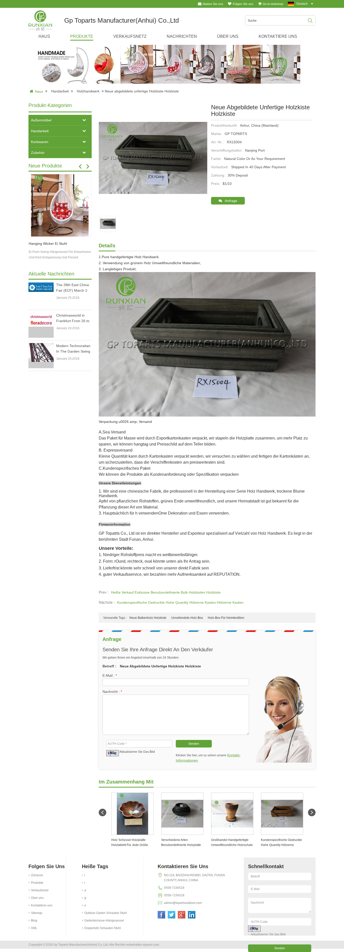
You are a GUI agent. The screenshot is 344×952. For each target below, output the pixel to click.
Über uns (227, 36)
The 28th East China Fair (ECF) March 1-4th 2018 (72, 288)
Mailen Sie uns (213, 4)
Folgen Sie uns (243, 4)
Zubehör (38, 153)
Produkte (81, 36)
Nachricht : (112, 692)
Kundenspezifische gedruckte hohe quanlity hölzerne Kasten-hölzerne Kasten (180, 602)
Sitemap (36, 913)
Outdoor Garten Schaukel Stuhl (105, 913)
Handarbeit (60, 91)
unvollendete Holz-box (187, 618)
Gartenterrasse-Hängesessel (104, 920)
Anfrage (231, 201)
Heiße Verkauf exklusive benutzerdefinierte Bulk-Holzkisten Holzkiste (166, 592)
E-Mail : (109, 675)
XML (34, 928)
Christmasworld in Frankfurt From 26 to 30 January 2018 (72, 318)
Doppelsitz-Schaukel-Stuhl (102, 928)
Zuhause (37, 875)
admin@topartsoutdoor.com (183, 903)
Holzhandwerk (88, 91)
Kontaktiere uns (278, 36)
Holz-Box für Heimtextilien (226, 618)
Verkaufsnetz (130, 36)
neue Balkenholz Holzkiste (147, 618)
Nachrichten (182, 36)
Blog (34, 920)
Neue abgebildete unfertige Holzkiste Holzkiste (160, 666)
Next (87, 166)
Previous (80, 166)
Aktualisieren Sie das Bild (137, 752)
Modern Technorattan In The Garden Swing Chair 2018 (73, 349)
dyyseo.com (151, 944)
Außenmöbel (41, 120)
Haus (44, 36)
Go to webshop (273, 4)
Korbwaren (39, 142)
